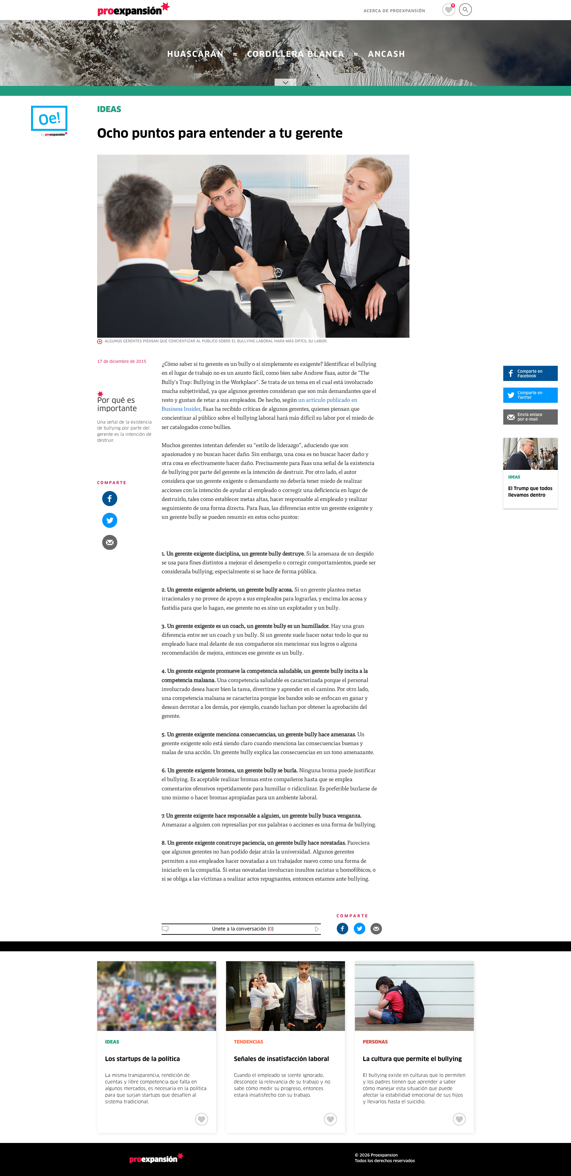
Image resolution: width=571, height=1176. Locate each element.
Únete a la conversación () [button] (243, 929)
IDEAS (514, 477)
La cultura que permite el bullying (412, 1059)
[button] (530, 417)
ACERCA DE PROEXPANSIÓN (394, 11)
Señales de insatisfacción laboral (281, 1059)
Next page (525, 983)
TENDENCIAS (248, 1042)
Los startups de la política (142, 1059)
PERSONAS (375, 1042)
